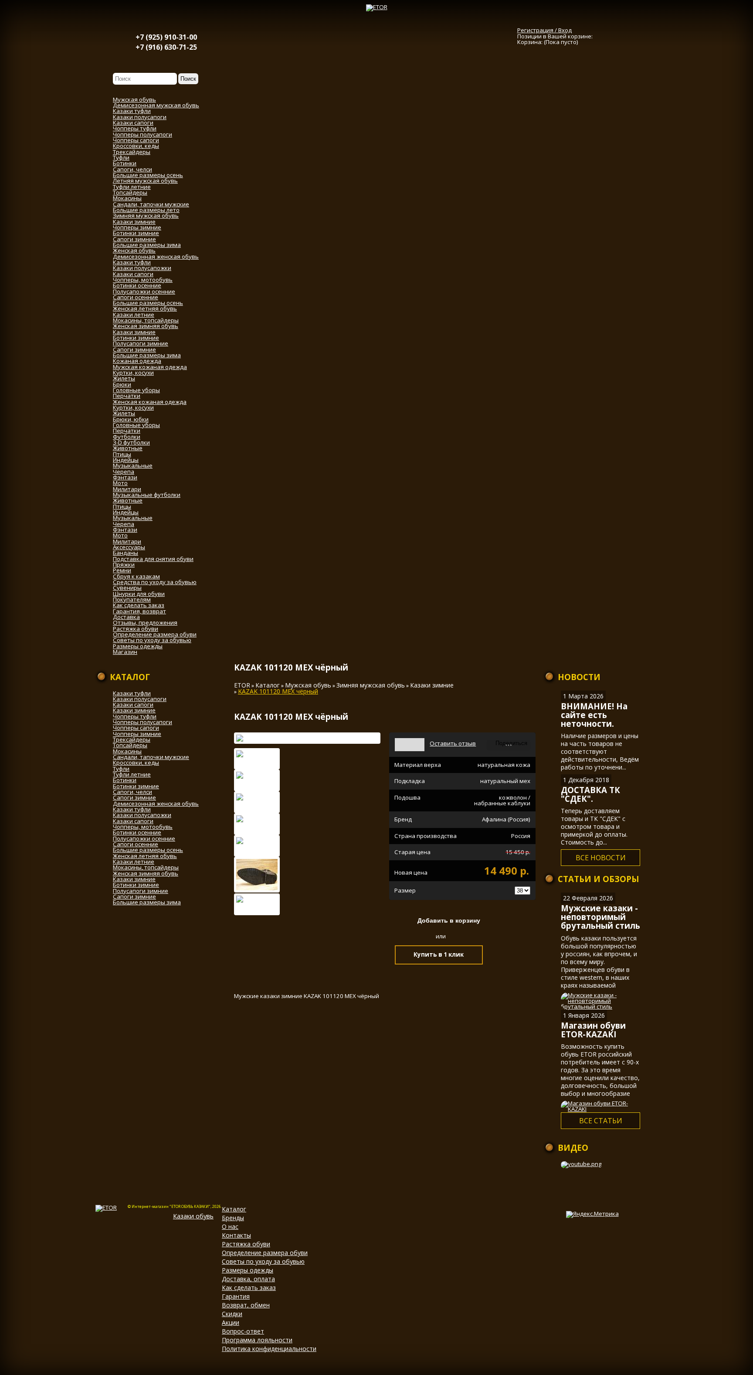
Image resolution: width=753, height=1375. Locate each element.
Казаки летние (133, 861)
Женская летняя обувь (145, 856)
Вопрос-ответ (243, 1331)
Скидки (232, 1314)
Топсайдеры (130, 745)
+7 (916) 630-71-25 (166, 47)
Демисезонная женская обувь (156, 803)
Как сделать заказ (249, 1287)
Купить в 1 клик (439, 954)
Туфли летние (132, 774)
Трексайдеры (131, 739)
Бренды (233, 1218)
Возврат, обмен (246, 1305)
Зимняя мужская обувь (370, 685)
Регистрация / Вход (544, 30)
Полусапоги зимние (140, 891)
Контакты (236, 1235)
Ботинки (124, 780)
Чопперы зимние (137, 734)
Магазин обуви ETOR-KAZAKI (593, 1030)
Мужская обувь (308, 685)
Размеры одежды (247, 1270)
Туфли (121, 769)
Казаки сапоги (133, 704)
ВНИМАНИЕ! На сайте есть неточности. (594, 715)
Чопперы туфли (134, 716)
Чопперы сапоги (136, 728)
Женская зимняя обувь (145, 873)
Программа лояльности (257, 1340)
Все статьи (600, 1120)
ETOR (242, 685)
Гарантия (236, 1296)
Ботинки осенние (137, 832)
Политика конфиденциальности (269, 1348)
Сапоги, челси (132, 792)
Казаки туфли (132, 693)
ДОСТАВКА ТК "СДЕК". (590, 794)
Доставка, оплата (248, 1279)
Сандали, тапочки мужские (151, 757)
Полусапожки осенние (144, 838)
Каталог (267, 685)
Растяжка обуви (246, 1244)
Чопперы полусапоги (142, 722)
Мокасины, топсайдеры (146, 867)
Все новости (601, 857)
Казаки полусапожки (142, 815)
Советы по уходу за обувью (263, 1261)
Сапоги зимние (134, 797)
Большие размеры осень (148, 850)
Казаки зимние (134, 710)
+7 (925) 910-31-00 (166, 37)
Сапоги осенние (135, 844)
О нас (230, 1226)
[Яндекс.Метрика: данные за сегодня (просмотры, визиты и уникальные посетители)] (592, 1214)
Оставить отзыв (453, 743)
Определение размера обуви (265, 1252)
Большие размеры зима (147, 902)
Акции (230, 1322)
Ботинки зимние (136, 786)
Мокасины (127, 751)
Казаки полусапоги (139, 699)
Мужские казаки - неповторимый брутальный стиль (600, 917)
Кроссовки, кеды (136, 762)
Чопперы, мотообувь (143, 827)
